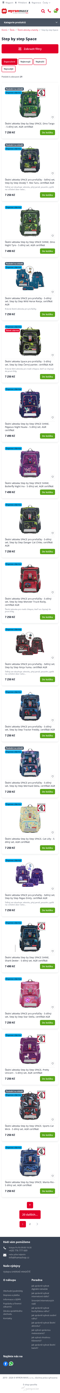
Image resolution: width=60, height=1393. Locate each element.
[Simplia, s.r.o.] (30, 1388)
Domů (4, 30)
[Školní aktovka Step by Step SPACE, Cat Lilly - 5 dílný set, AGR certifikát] (30, 826)
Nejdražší (40, 61)
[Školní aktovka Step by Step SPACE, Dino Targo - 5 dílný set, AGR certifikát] (30, 111)
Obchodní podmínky (13, 1290)
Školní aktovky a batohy (28, 30)
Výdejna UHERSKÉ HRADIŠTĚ (16, 1271)
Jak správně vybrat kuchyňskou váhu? (40, 1309)
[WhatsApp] (11, 1363)
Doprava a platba (11, 1295)
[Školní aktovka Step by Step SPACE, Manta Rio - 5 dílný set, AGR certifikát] (30, 1170)
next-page (37, 1224)
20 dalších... (30, 1214)
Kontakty (7, 1318)
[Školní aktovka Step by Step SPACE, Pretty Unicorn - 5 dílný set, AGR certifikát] (30, 1057)
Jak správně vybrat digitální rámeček (40, 1287)
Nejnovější (8, 68)
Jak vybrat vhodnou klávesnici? (41, 1339)
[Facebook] (5, 1363)
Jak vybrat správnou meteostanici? (41, 1332)
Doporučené (9, 61)
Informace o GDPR (12, 1299)
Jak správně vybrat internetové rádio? (40, 1295)
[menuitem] (8, 2)
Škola (12, 30)
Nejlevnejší (25, 61)
